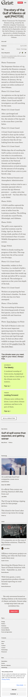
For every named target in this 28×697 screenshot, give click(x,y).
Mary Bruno (4, 442)
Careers (3, 647)
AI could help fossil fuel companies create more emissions (10, 479)
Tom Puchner (12, 322)
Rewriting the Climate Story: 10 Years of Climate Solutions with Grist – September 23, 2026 (13, 567)
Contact (3, 645)
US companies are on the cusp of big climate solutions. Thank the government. (13, 542)
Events (3, 663)
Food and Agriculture (6, 632)
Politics (10, 442)
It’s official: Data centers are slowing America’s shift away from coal (12, 491)
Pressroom (4, 651)
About (2, 641)
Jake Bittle (4, 496)
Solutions (3, 625)
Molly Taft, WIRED (5, 484)
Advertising (4, 667)
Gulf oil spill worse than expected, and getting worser (13, 435)
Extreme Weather (5, 630)
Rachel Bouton (5, 572)
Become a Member (6, 665)
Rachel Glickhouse (6, 586)
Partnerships (4, 649)
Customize (13, 694)
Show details (20, 685)
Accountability (5, 627)
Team (2, 643)
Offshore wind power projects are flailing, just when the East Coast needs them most (14, 556)
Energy (3, 621)
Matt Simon (4, 506)
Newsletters (4, 661)
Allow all (14, 689)
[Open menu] (25, 2)
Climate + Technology (22, 49)
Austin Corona (5, 560)
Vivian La (3, 515)
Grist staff (3, 41)
